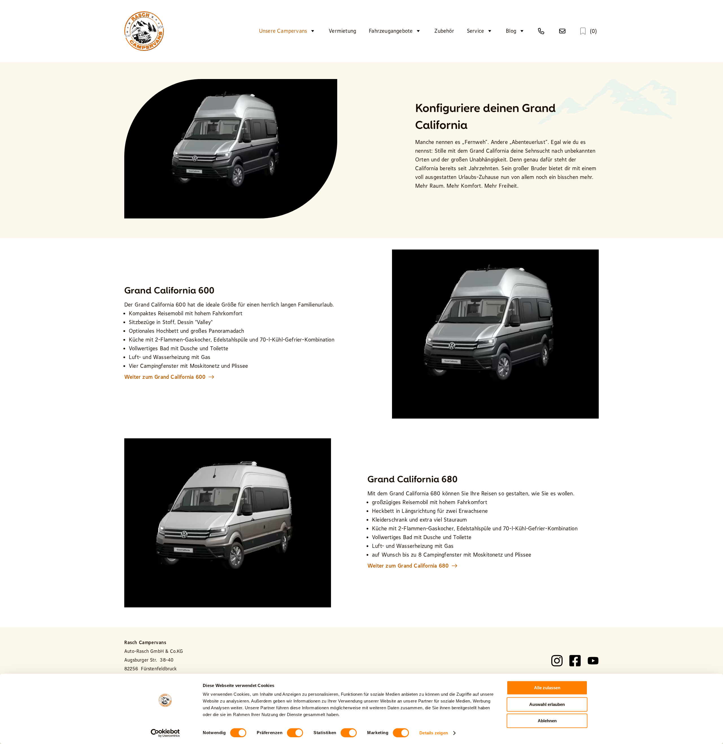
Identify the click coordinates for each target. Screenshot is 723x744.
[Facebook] (575, 660)
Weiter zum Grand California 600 (165, 377)
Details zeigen (433, 733)
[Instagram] (557, 660)
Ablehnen (547, 720)
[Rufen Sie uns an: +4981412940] (542, 31)
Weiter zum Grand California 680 (408, 566)
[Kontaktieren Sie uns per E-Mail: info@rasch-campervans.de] (563, 31)
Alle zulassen (547, 687)
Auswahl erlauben (547, 704)
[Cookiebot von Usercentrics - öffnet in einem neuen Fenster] (165, 733)
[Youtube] (593, 661)
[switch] (295, 732)
